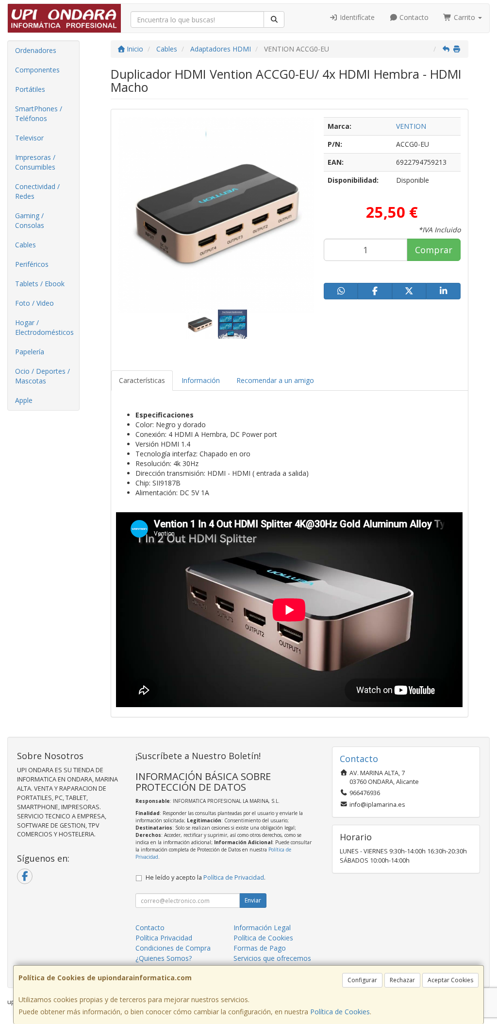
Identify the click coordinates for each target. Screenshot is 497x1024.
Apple (24, 400)
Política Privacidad (163, 937)
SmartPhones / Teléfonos (38, 113)
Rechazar (402, 980)
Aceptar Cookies (450, 980)
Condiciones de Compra (173, 948)
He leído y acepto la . (205, 877)
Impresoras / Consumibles (35, 162)
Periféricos (32, 264)
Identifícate (356, 17)
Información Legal (262, 927)
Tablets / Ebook (40, 283)
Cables (25, 244)
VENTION (411, 126)
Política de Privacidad (233, 877)
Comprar (433, 250)
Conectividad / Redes (37, 191)
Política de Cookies (340, 1011)
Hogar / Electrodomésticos (44, 327)
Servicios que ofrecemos (272, 958)
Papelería (29, 351)
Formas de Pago (259, 948)
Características (142, 380)
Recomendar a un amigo (275, 380)
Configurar (362, 980)
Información (201, 380)
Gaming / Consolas (29, 220)
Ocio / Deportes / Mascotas (42, 375)
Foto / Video (34, 303)
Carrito (464, 17)
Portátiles (30, 89)
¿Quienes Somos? (163, 958)
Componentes (37, 69)
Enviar (253, 900)
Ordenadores (35, 50)
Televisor (29, 137)
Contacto (413, 17)
